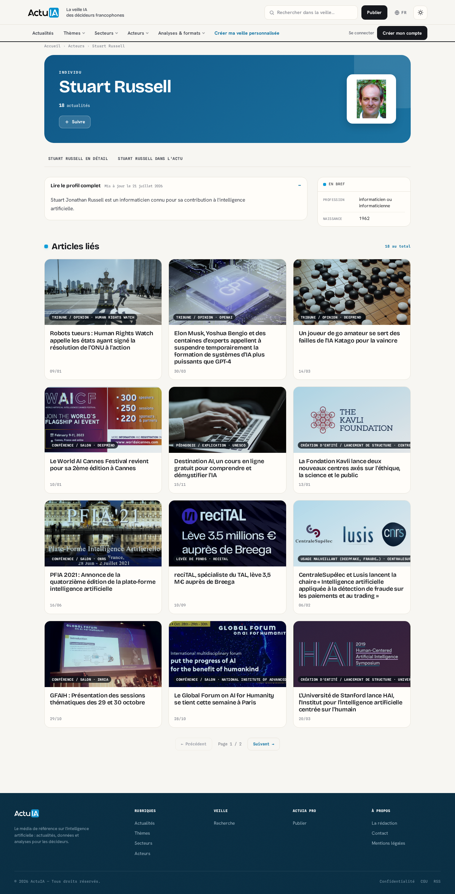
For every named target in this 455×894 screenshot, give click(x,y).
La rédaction (384, 823)
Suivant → (263, 743)
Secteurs (104, 33)
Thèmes (72, 33)
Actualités (43, 33)
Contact (380, 833)
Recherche (224, 823)
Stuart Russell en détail (78, 158)
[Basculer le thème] (420, 13)
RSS (437, 881)
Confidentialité (397, 881)
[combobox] (315, 12)
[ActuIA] (43, 12)
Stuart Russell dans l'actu (150, 158)
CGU (424, 881)
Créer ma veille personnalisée (247, 33)
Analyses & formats (179, 33)
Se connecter (361, 33)
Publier (374, 12)
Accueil (52, 46)
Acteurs (136, 33)
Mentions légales (388, 843)
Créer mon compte (402, 33)
